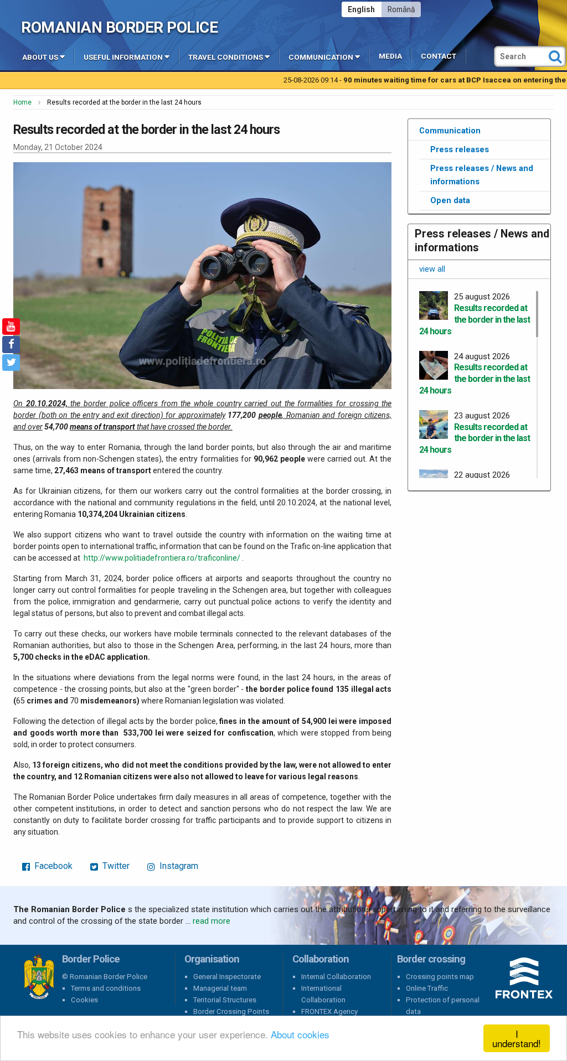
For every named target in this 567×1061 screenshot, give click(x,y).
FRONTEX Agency (329, 1011)
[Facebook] (11, 344)
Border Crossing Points (231, 1011)
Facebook (52, 866)
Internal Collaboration (336, 976)
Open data (450, 200)
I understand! (516, 1038)
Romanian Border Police (119, 27)
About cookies (300, 1034)
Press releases (459, 149)
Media (390, 56)
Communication (320, 57)
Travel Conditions (225, 57)
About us (40, 57)
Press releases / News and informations (481, 175)
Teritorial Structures (224, 1000)
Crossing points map (440, 976)
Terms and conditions (106, 988)
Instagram (177, 866)
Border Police (39, 977)
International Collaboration (323, 994)
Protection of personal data (443, 1006)
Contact (438, 56)
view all (432, 269)
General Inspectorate (227, 976)
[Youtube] (11, 326)
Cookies (84, 1000)
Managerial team (220, 988)
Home (22, 102)
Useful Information (123, 57)
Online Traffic (427, 988)
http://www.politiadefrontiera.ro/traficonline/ (162, 557)
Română (401, 9)
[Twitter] (11, 362)
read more (211, 921)
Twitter (115, 866)
